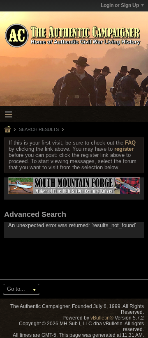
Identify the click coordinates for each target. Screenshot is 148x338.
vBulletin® (101, 318)
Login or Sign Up (120, 5)
